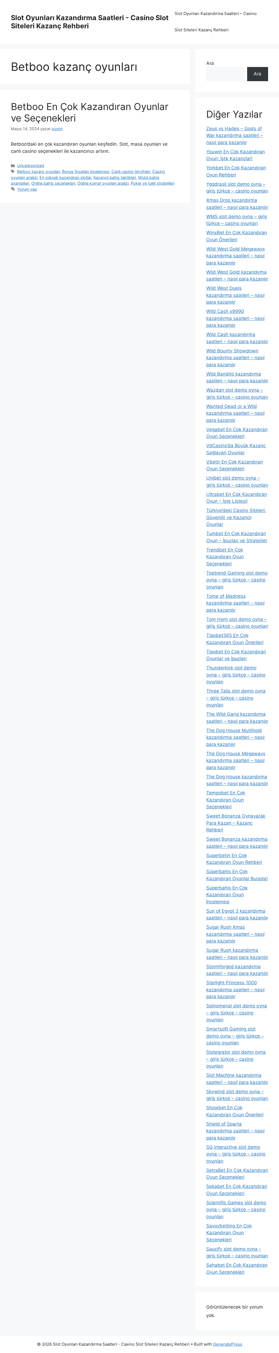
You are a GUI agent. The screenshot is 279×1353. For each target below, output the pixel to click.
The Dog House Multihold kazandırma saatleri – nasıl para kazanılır (235, 737)
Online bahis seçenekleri (53, 183)
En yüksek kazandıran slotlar (65, 177)
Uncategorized (30, 165)
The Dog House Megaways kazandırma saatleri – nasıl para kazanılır (235, 760)
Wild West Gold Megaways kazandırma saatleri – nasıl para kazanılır (235, 256)
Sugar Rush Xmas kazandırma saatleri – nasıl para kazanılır (235, 934)
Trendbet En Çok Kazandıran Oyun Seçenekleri (225, 556)
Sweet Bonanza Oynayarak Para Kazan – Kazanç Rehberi (235, 823)
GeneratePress (227, 1344)
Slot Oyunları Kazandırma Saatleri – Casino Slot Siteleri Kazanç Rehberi (216, 21)
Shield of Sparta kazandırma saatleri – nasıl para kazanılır (235, 1131)
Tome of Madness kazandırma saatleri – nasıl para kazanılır (235, 603)
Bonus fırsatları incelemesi (85, 171)
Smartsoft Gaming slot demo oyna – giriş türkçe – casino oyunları (235, 1036)
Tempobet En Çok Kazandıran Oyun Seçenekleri (225, 799)
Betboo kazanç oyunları (38, 171)
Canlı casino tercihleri (130, 171)
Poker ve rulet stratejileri (152, 183)
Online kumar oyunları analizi (103, 183)
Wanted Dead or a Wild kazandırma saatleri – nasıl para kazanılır (235, 413)
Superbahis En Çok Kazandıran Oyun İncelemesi (227, 894)
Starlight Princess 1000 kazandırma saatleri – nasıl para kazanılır (235, 989)
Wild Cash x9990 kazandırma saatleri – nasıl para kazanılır (235, 318)
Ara (210, 63)
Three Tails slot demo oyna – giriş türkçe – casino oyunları (236, 698)
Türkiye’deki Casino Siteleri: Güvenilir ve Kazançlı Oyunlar (236, 517)
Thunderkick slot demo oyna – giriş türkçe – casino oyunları (235, 674)
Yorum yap (27, 189)
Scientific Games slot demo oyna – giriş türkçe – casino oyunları (236, 1209)
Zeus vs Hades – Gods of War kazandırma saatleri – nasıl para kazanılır (234, 135)
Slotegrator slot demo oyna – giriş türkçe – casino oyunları (236, 1059)
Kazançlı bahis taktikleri (114, 177)
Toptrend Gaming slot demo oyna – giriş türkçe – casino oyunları (237, 580)
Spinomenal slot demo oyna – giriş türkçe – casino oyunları (236, 1012)
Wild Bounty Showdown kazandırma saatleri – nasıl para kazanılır (235, 357)
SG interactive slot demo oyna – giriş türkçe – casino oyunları (235, 1154)
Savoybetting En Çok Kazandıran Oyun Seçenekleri (229, 1232)
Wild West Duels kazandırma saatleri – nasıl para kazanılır (235, 295)
